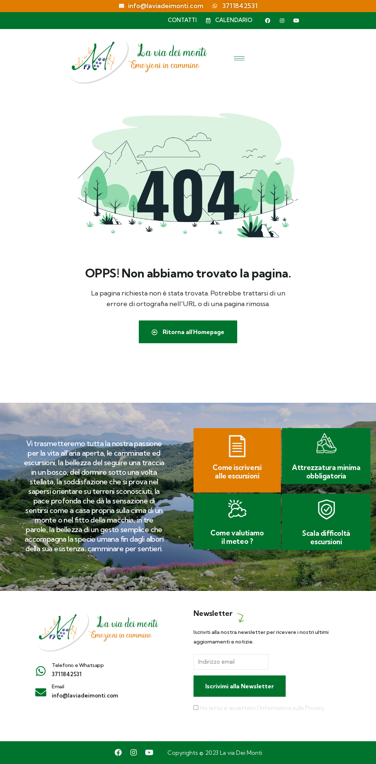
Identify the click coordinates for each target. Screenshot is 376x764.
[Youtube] (296, 20)
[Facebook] (267, 20)
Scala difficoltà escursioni (326, 537)
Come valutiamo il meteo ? (237, 537)
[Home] (97, 628)
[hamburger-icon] (239, 58)
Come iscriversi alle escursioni (237, 471)
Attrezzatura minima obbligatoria (326, 471)
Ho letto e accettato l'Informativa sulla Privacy (262, 707)
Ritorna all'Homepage (192, 332)
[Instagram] (282, 20)
